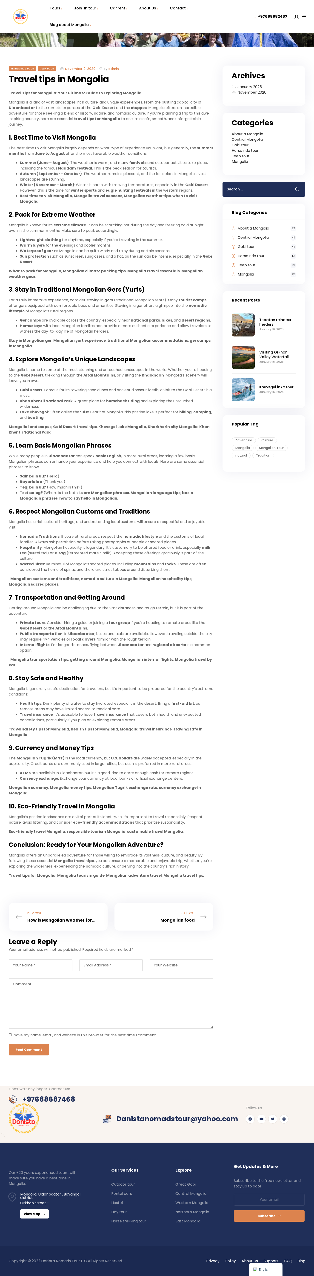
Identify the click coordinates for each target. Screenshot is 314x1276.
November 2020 (251, 92)
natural (241, 455)
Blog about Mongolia (69, 24)
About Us (147, 8)
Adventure (243, 440)
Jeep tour (47, 68)
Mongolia (240, 161)
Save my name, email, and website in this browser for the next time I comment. (85, 1035)
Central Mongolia (247, 139)
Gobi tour (240, 145)
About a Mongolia (247, 134)
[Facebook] (250, 1119)
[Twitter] (272, 1119)
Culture (267, 440)
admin (113, 68)
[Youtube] (261, 1119)
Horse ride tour (22, 68)
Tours (55, 8)
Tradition (263, 455)
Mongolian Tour (271, 447)
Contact (178, 8)
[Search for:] (255, 189)
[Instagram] (284, 1119)
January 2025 (249, 86)
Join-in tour (85, 8)
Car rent (117, 8)
